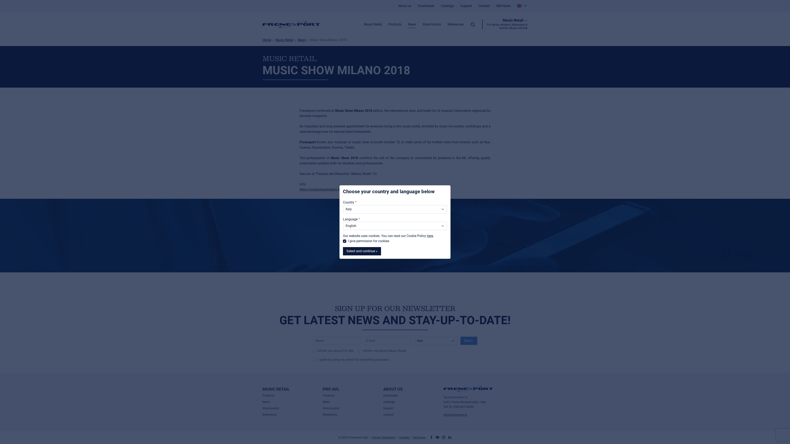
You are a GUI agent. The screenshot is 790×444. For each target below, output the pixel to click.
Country (348, 203)
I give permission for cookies (368, 241)
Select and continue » (362, 251)
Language (350, 219)
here (430, 236)
